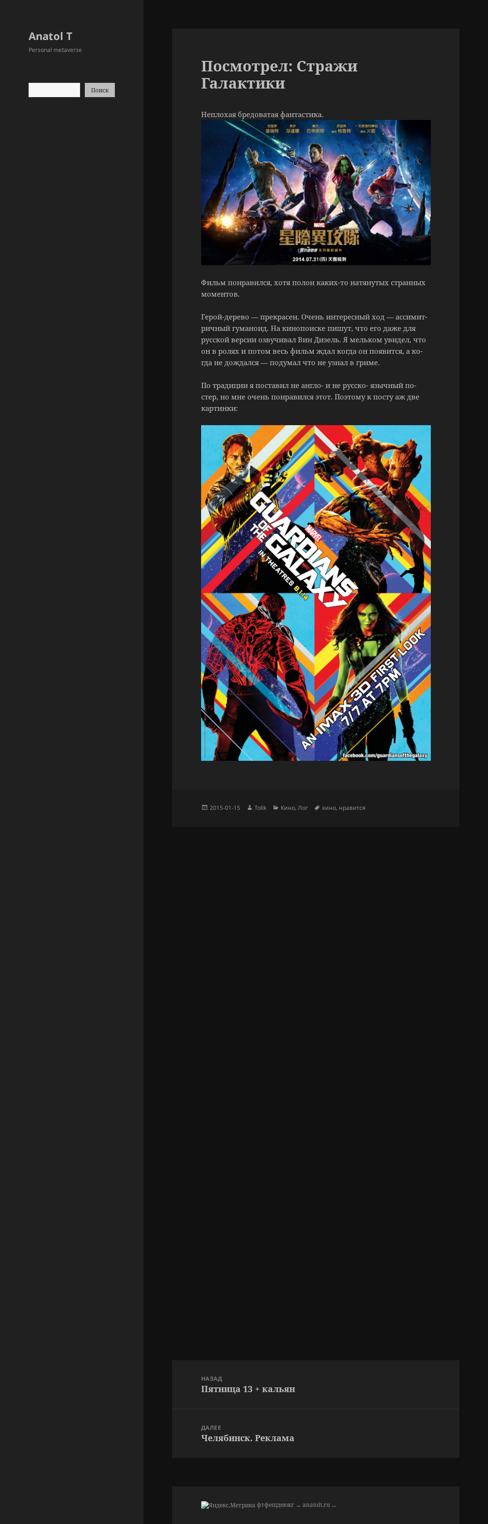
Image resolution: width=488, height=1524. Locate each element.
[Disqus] (315, 946)
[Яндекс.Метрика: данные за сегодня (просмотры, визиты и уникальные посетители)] (228, 1505)
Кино (288, 808)
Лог (303, 808)
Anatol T (50, 36)
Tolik (260, 808)
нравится (352, 808)
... (334, 1505)
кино (329, 808)
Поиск (100, 90)
